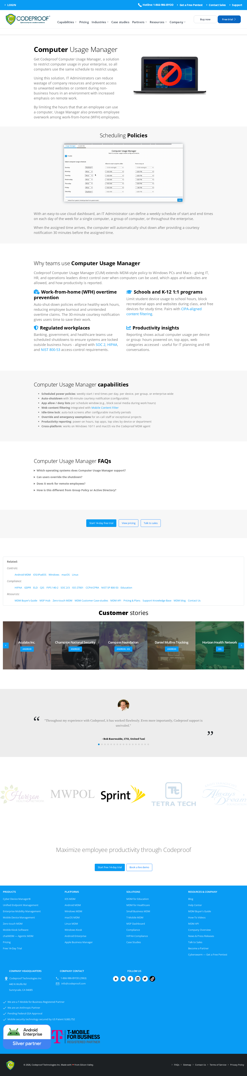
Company (176, 22)
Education (126, 587)
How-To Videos (197, 917)
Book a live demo (139, 867)
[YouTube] (116, 978)
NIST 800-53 (50, 349)
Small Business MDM (138, 911)
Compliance (133, 930)
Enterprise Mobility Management (22, 911)
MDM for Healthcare (138, 905)
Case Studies (133, 942)
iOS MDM (70, 899)
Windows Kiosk (73, 930)
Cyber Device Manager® (17, 899)
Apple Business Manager (79, 942)
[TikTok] (152, 978)
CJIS (42, 587)
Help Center (195, 905)
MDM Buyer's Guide (199, 911)
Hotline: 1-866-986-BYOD (157, 5)
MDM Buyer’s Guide (26, 600)
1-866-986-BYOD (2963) (73, 978)
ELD (35, 587)
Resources (157, 22)
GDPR (27, 587)
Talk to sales (151, 523)
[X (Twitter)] (145, 978)
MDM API (115, 600)
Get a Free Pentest (191, 5)
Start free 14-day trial (110, 867)
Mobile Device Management (19, 917)
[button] (98, 744)
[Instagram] (123, 978)
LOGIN (11, 5)
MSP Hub (45, 600)
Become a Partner (198, 948)
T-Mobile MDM (134, 917)
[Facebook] (131, 978)
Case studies (120, 22)
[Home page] (28, 19)
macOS (66, 574)
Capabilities (65, 22)
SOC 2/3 (65, 587)
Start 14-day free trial (101, 523)
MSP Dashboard (135, 923)
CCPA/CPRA (92, 587)
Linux (75, 574)
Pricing (84, 22)
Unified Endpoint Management (20, 905)
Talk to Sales (195, 942)
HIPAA (112, 344)
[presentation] (6, 645)
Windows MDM (73, 911)
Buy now (205, 19)
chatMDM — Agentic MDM (18, 936)
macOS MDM (72, 917)
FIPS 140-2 (52, 587)
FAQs (176, 1064)
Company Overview (199, 930)
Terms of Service (218, 1064)
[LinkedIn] (138, 978)
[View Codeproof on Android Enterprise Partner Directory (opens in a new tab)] (27, 1035)
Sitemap (187, 1064)
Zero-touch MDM (62, 600)
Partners (138, 22)
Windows (54, 574)
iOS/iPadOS (39, 574)
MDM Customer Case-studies (91, 600)
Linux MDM (71, 923)
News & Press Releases (201, 936)
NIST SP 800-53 (109, 587)
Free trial (228, 19)
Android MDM (23, 574)
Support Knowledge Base (157, 600)
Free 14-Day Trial (12, 948)
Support (236, 5)
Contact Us (194, 600)
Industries (99, 22)
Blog (190, 899)
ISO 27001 (77, 587)
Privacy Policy (237, 1064)
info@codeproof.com (73, 983)
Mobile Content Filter (105, 407)
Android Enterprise (75, 936)
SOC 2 (100, 344)
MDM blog (180, 600)
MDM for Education (137, 899)
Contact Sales (217, 5)
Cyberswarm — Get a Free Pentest (207, 954)
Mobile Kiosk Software (15, 930)
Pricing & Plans (132, 600)
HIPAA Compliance (137, 936)
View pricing (128, 523)
